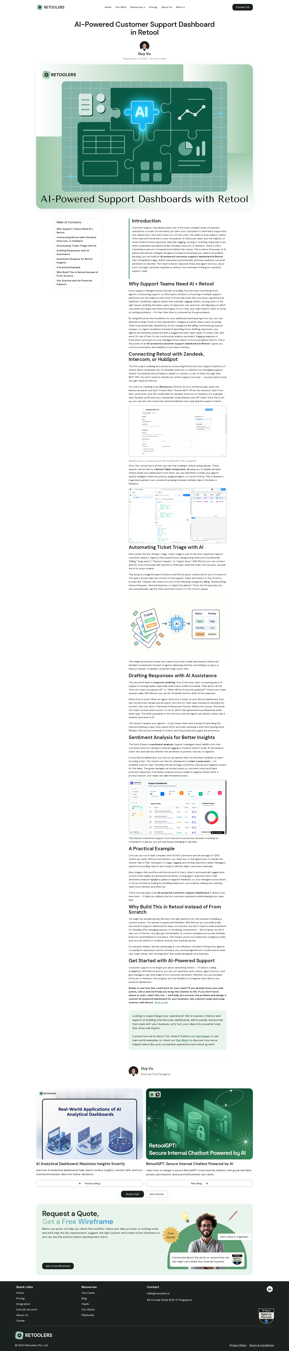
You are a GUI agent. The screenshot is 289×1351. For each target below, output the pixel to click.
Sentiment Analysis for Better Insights (75, 260)
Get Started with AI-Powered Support (74, 282)
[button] (138, 7)
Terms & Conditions (261, 1345)
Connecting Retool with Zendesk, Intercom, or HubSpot (77, 239)
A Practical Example (68, 267)
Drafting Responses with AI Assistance (73, 252)
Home (108, 7)
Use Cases (203, 1036)
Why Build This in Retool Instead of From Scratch (77, 274)
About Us (166, 7)
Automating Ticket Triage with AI (76, 245)
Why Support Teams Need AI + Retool (75, 230)
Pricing (153, 7)
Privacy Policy (238, 1345)
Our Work (120, 7)
